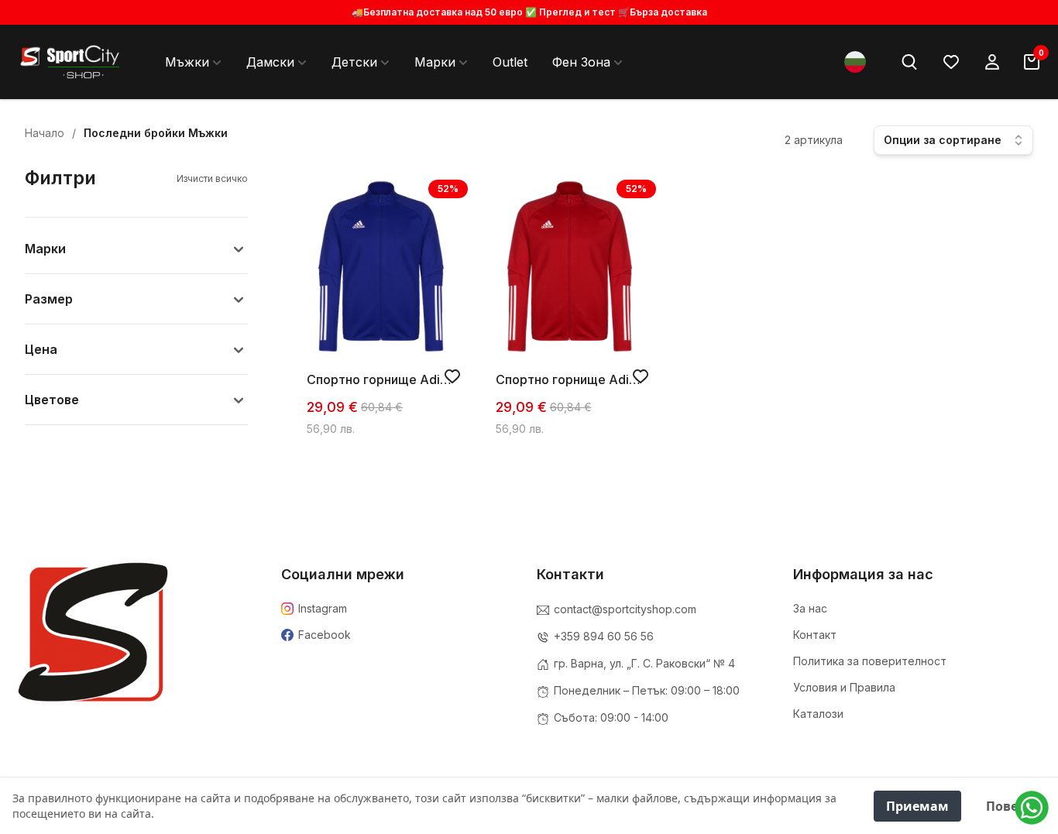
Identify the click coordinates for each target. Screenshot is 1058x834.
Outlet (510, 62)
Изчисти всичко (212, 178)
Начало (44, 132)
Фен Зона (581, 62)
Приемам (917, 806)
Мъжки (187, 62)
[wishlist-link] (951, 62)
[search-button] (909, 62)
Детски (354, 62)
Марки (434, 62)
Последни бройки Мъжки (156, 132)
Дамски (270, 62)
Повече (1009, 806)
